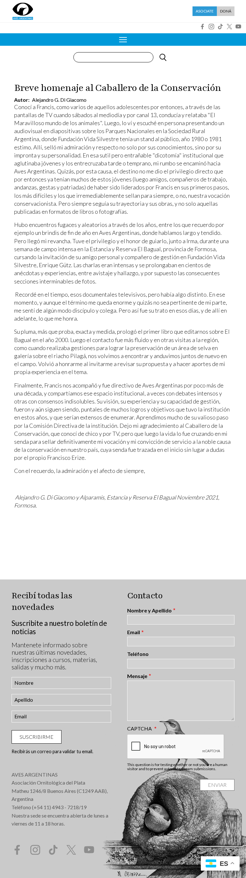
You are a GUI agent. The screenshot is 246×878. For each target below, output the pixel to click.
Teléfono (138, 654)
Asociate (205, 11)
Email (133, 632)
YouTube (238, 26)
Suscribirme (36, 737)
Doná (225, 11)
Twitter (229, 26)
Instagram (211, 26)
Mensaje (137, 676)
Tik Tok (220, 26)
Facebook (202, 26)
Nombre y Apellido (149, 610)
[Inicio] (23, 11)
